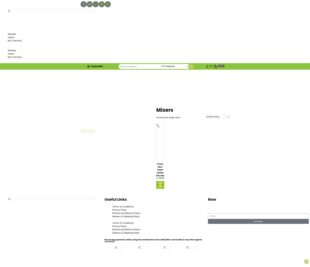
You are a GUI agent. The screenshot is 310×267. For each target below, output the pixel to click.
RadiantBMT (97, 66)
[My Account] (207, 66)
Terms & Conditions (123, 206)
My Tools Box (15, 40)
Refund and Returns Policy (126, 213)
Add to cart (160, 185)
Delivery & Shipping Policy (126, 216)
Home (11, 37)
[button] (155, 47)
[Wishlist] (211, 66)
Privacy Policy (119, 209)
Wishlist (12, 34)
